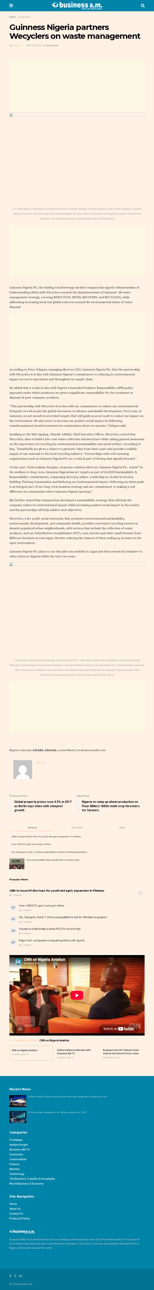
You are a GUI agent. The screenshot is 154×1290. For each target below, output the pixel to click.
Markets (14, 1169)
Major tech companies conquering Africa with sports (52, 940)
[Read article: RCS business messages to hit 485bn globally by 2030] (17, 1117)
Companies (24, 17)
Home (12, 17)
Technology (16, 1173)
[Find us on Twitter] (15, 1276)
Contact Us (16, 1213)
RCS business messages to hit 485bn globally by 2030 (57, 1112)
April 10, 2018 (33, 45)
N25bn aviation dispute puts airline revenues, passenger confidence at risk (68, 1096)
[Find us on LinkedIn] (20, 1276)
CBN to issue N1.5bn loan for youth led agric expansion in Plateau (46, 836)
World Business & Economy (26, 1183)
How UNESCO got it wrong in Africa (31, 844)
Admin (16, 45)
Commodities (18, 1159)
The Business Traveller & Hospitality (32, 1178)
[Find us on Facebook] (10, 1276)
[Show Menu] (11, 5)
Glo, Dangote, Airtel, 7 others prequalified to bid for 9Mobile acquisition (49, 852)
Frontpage (15, 1139)
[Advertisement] (77, 85)
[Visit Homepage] (77, 5)
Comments (16, 1154)
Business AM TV (19, 1149)
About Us (15, 1208)
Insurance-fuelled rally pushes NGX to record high (52, 859)
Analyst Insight (18, 1144)
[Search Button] (143, 5)
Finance (14, 1164)
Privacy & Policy (19, 1218)
